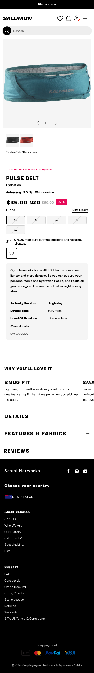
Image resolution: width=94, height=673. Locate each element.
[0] (68, 18)
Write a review (44, 192)
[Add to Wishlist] (11, 253)
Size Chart (80, 209)
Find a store (47, 4)
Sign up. (20, 243)
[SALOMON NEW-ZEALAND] (17, 18)
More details (19, 326)
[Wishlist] (60, 19)
